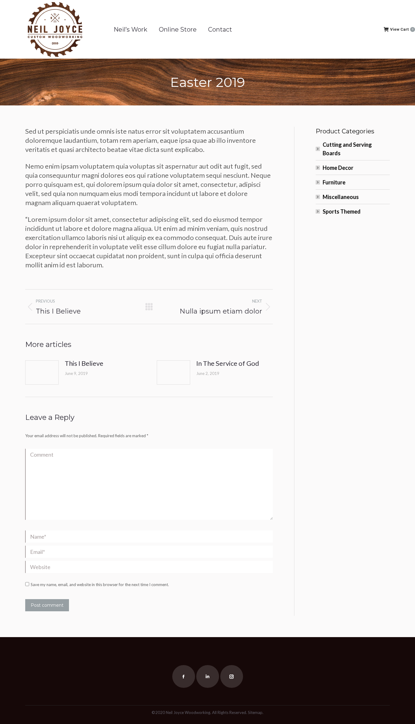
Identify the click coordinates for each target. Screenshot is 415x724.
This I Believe (84, 363)
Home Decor (338, 167)
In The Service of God (227, 363)
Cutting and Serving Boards (347, 148)
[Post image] (42, 372)
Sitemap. (255, 712)
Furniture (334, 182)
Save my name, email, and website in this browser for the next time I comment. (100, 584)
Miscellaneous (341, 197)
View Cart (401, 29)
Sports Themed (342, 211)
